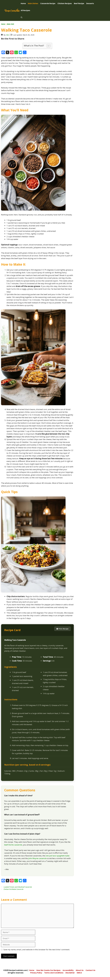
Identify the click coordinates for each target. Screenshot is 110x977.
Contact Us (90, 970)
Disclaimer (70, 973)
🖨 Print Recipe (62, 629)
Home (23, 3)
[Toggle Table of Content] (47, 46)
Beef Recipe (79, 3)
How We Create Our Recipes (48, 970)
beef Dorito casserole (13, 845)
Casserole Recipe (47, 3)
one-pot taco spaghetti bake (57, 855)
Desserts (90, 3)
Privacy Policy (36, 973)
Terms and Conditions (53, 973)
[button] (21, 17)
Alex (7, 35)
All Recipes (25, 10)
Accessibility (68, 970)
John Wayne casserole (37, 858)
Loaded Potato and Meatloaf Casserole (18, 887)
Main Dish (10, 24)
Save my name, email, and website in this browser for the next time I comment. (36, 949)
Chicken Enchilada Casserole (13, 889)
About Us (79, 970)
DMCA (79, 973)
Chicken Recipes (64, 3)
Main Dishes (33, 3)
